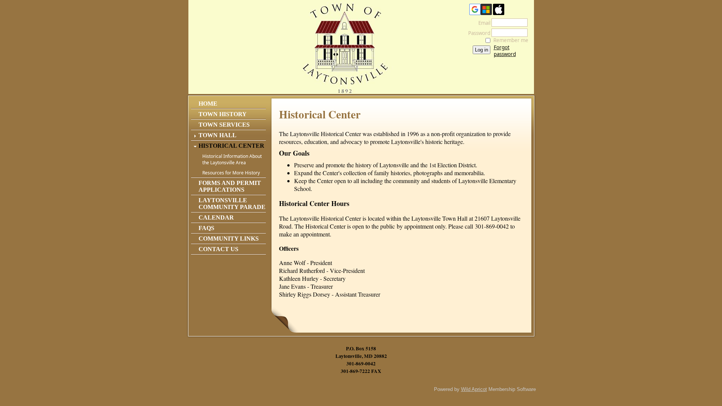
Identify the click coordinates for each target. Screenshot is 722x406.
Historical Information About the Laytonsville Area (232, 159)
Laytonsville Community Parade (232, 203)
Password (477, 33)
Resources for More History (231, 173)
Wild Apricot (474, 389)
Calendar (216, 217)
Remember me (510, 40)
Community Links (229, 238)
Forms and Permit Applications (230, 186)
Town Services (224, 124)
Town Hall (218, 135)
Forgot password (505, 51)
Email (482, 23)
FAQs (206, 228)
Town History (223, 114)
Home (208, 103)
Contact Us (218, 249)
